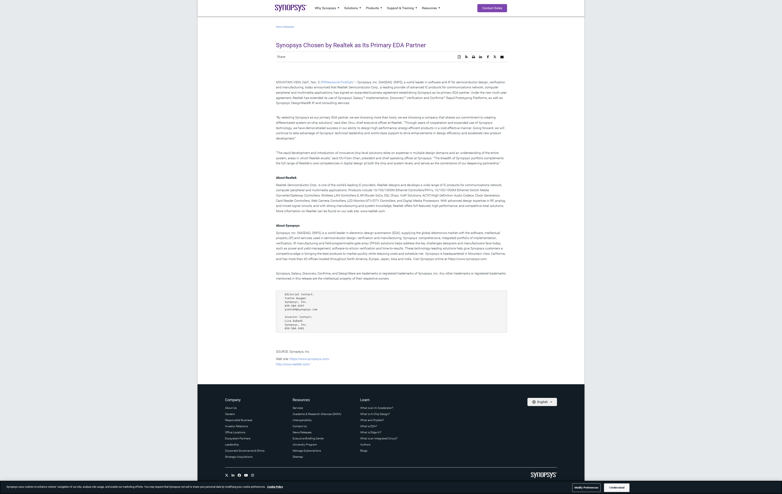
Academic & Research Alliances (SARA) (317, 414)
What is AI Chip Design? (375, 414)
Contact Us (300, 426)
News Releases (285, 26)
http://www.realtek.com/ (293, 364)
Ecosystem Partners (237, 438)
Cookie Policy (275, 486)
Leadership (232, 444)
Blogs (363, 450)
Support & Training (400, 8)
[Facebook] (239, 475)
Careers (230, 414)
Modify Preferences (586, 487)
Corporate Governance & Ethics (245, 450)
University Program (305, 444)
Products (372, 8)
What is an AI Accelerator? (376, 407)
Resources (429, 8)
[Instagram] (252, 475)
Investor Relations (236, 426)
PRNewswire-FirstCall (337, 82)
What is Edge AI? (370, 432)
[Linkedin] (233, 475)
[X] (226, 475)
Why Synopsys (325, 8)
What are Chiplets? (372, 420)
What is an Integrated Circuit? (379, 438)
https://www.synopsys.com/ (309, 359)
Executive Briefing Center (308, 438)
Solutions (351, 8)
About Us (231, 407)
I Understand (617, 487)
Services (298, 407)
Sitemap (298, 456)
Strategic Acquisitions (239, 456)
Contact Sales (492, 8)
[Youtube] (246, 475)
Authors (365, 444)
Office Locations (235, 432)
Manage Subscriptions (307, 450)
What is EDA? (368, 426)
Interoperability (302, 420)
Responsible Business (238, 420)
